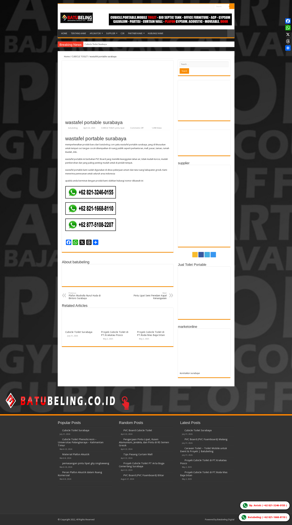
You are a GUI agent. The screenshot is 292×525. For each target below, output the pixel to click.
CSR (122, 33)
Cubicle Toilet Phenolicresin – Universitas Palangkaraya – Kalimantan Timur (80, 442)
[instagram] (211, 7)
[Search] (231, 6)
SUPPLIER (110, 33)
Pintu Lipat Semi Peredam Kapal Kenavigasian (150, 296)
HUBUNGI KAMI (155, 33)
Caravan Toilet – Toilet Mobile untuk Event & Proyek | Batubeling (203, 450)
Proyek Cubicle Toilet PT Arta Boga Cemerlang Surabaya (141, 465)
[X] (288, 34)
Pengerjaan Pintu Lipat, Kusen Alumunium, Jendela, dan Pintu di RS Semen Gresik (144, 442)
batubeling (73, 128)
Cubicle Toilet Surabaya (96, 44)
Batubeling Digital (225, 519)
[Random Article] (230, 33)
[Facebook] (205, 7)
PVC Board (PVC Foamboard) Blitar (143, 475)
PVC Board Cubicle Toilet (137, 430)
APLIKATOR (95, 33)
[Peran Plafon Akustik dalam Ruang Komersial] (59, 472)
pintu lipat (119, 128)
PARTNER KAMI (135, 33)
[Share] (288, 48)
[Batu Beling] (76, 18)
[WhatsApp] (288, 27)
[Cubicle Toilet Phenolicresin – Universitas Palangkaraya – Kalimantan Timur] (59, 439)
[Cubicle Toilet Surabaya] (59, 430)
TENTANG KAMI (78, 33)
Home (67, 56)
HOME (64, 33)
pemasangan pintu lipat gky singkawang (85, 463)
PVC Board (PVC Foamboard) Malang (206, 439)
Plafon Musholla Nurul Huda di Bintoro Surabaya (85, 296)
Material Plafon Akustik (75, 454)
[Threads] (288, 41)
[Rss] (202, 7)
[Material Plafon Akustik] (59, 454)
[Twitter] (208, 7)
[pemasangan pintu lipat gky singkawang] (59, 463)
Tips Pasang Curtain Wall (137, 454)
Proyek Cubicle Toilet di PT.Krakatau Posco (114, 334)
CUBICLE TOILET (80, 56)
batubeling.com (107, 144)
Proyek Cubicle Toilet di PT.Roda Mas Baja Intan (151, 334)
